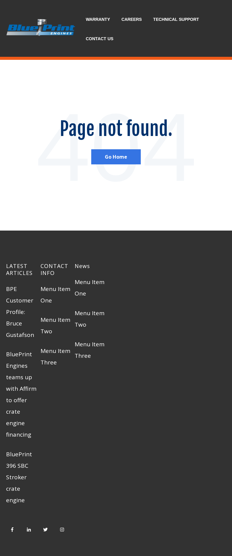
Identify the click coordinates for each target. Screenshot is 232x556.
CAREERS (131, 19)
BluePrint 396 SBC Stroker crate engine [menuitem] (19, 477)
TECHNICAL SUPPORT (176, 19)
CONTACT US (99, 38)
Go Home (116, 157)
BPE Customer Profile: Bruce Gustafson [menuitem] (20, 312)
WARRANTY (98, 19)
